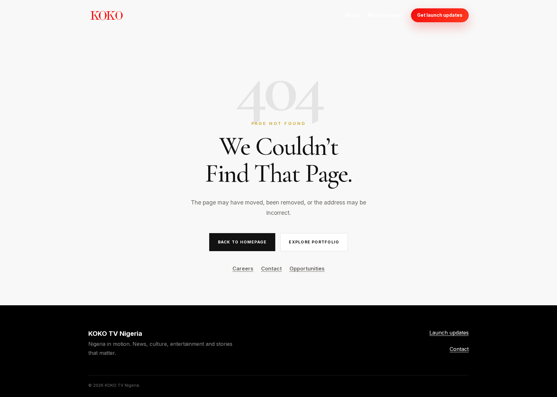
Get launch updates (440, 15)
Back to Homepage (242, 242)
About (352, 15)
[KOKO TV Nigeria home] (106, 15)
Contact (271, 268)
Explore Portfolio (314, 242)
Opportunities (307, 268)
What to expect (385, 15)
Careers (242, 268)
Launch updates (449, 332)
